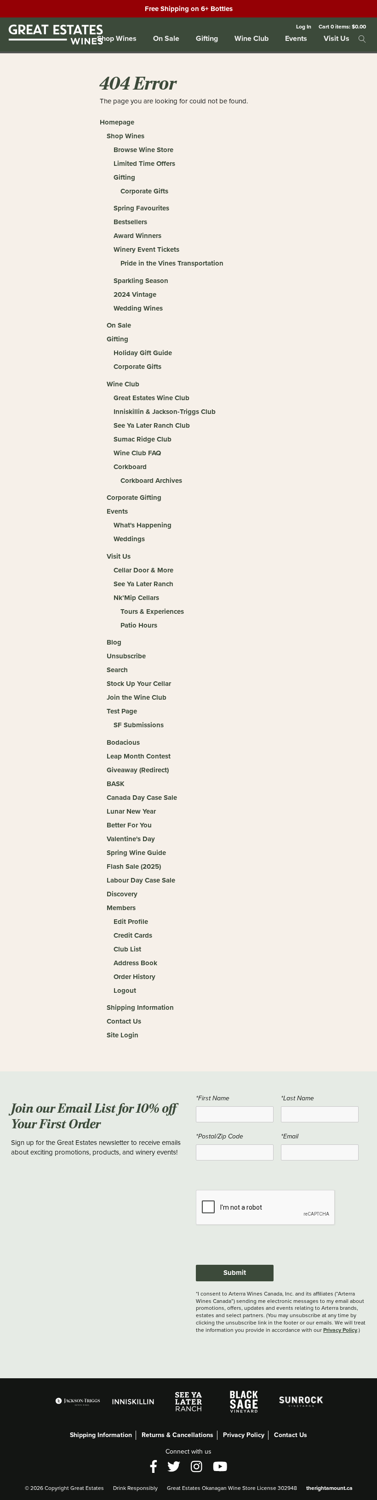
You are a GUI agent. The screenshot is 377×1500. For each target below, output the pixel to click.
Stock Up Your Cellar (139, 684)
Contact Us (124, 1021)
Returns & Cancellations (177, 1435)
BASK (116, 784)
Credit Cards (133, 935)
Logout (125, 990)
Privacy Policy (340, 1330)
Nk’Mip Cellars (136, 598)
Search (117, 670)
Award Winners (137, 236)
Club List (127, 949)
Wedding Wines (138, 308)
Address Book (135, 963)
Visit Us (336, 38)
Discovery (122, 894)
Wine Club (251, 38)
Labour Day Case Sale (141, 880)
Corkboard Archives (151, 480)
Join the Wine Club (136, 697)
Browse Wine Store (143, 150)
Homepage (117, 122)
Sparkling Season (141, 281)
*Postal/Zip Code (219, 1136)
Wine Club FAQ (137, 453)
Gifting (207, 38)
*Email (289, 1136)
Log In (303, 26)
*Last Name (297, 1098)
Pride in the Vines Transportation (171, 263)
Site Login (122, 1035)
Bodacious (123, 742)
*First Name (212, 1098)
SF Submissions (139, 725)
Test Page (122, 711)
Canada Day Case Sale (142, 797)
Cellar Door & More (143, 570)
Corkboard (130, 467)
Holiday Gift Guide (143, 353)
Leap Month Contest (139, 756)
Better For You (129, 825)
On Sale (166, 38)
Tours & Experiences (152, 611)
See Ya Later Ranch (143, 584)
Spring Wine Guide (136, 853)
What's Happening (142, 525)
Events (296, 38)
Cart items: (342, 26)
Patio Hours (138, 625)
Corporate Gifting (134, 497)
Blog (114, 642)
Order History (134, 977)
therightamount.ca (329, 1488)
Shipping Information (140, 1007)
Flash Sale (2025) (134, 866)
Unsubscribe (126, 656)
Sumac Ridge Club (142, 439)
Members (121, 908)
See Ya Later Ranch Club (152, 425)
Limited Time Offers (144, 163)
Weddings (129, 539)
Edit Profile (131, 922)
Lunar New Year (131, 811)
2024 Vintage (135, 294)
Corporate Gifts (144, 191)
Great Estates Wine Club (151, 398)
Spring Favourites (141, 208)
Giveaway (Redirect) (138, 770)
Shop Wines (117, 38)
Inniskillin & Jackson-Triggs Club (165, 412)
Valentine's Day (131, 839)
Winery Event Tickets (146, 249)
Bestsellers (130, 222)
